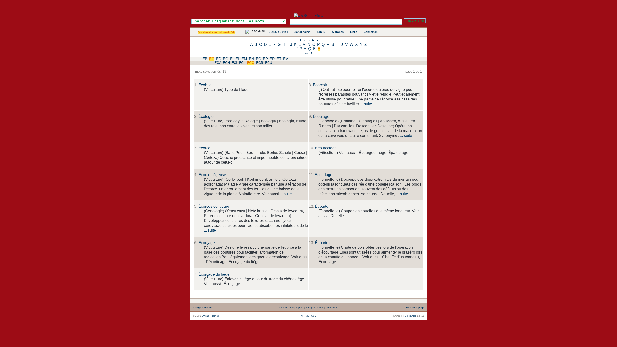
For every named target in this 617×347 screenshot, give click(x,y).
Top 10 (321, 31)
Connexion (371, 31)
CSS (313, 315)
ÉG (225, 59)
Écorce (204, 148)
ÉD (218, 59)
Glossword (410, 315)
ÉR (272, 59)
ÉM (244, 59)
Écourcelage (326, 148)
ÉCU (268, 63)
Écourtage (323, 175)
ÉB (204, 59)
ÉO (258, 59)
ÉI (232, 59)
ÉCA (218, 63)
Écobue (205, 85)
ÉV (285, 59)
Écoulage (321, 116)
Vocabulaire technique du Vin (216, 32)
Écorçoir (320, 85)
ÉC (211, 59)
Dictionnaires (302, 31)
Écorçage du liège (213, 274)
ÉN (251, 59)
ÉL (237, 59)
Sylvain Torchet (210, 315)
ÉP (265, 59)
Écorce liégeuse (212, 175)
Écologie (206, 116)
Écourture (323, 243)
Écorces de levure (213, 206)
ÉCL (242, 63)
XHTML (305, 315)
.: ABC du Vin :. (278, 31)
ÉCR (259, 63)
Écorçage (206, 243)
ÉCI (234, 63)
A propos (338, 31)
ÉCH (226, 63)
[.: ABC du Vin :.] (308, 15)
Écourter (322, 206)
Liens (353, 31)
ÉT (279, 59)
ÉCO (250, 63)
